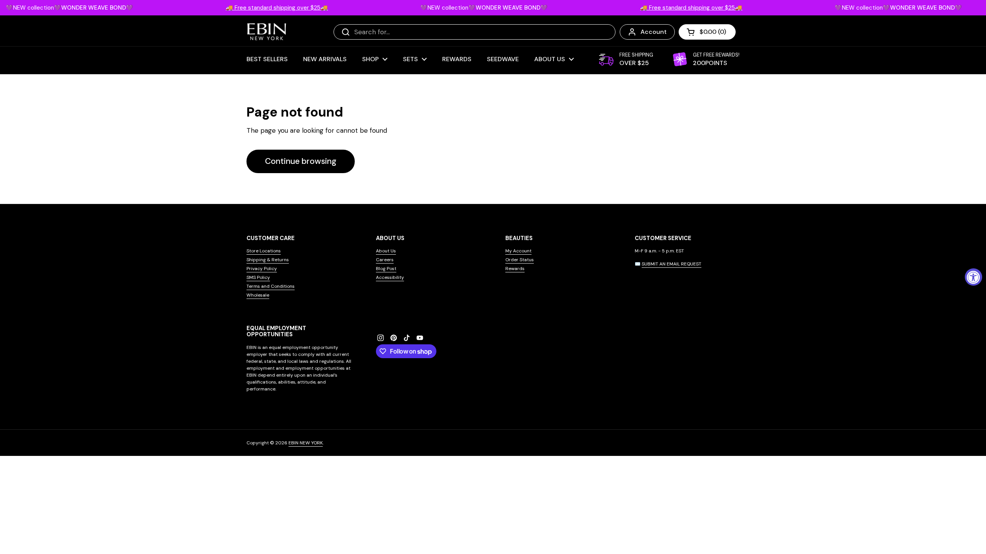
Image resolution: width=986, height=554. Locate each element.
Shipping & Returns (267, 260)
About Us (386, 251)
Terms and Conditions (270, 286)
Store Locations (263, 251)
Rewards (515, 268)
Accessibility (390, 277)
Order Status (519, 260)
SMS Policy (258, 277)
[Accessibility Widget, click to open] (973, 277)
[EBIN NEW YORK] (266, 31)
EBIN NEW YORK (305, 443)
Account (654, 32)
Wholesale (257, 295)
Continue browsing (300, 161)
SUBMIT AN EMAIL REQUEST (671, 264)
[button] (707, 32)
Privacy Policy (261, 268)
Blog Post (386, 268)
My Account (518, 251)
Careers (385, 260)
